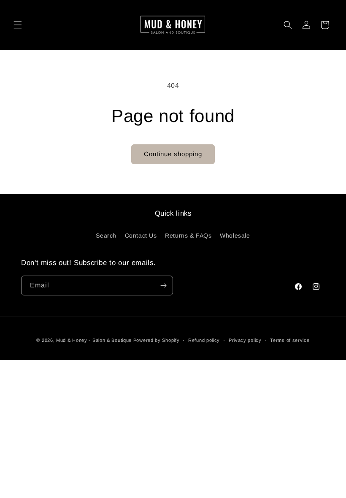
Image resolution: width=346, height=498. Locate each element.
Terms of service (289, 340)
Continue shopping (173, 153)
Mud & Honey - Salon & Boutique (94, 340)
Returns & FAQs (188, 235)
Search (106, 235)
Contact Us (141, 235)
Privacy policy (245, 340)
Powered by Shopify (156, 340)
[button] (17, 25)
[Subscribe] (163, 285)
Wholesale (235, 235)
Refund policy (204, 340)
